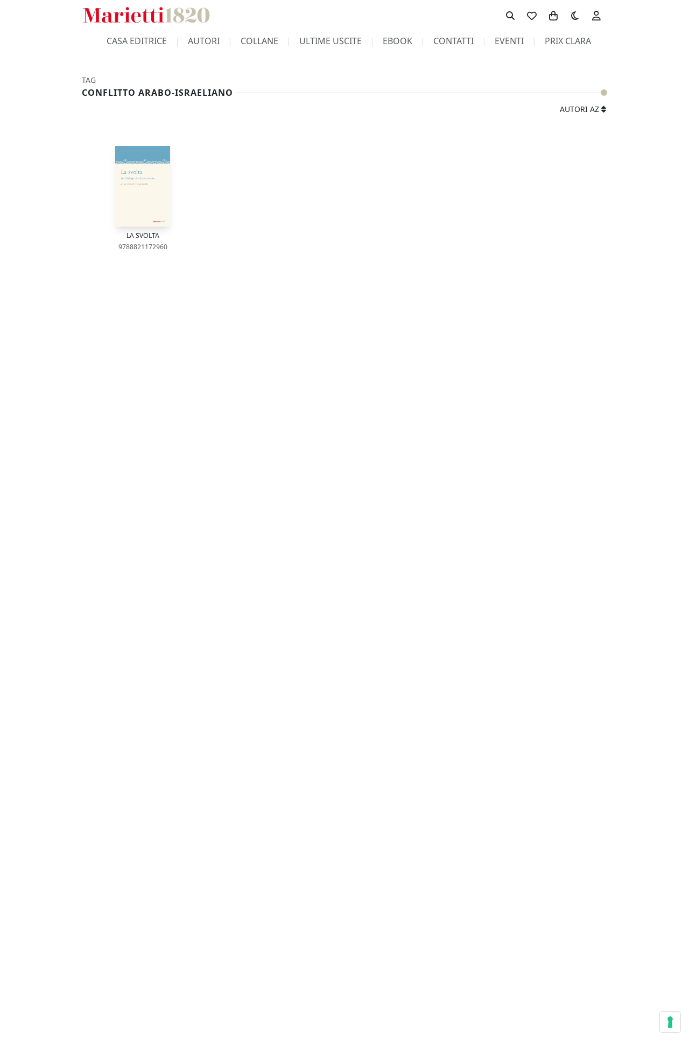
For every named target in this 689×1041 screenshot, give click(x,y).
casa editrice (137, 41)
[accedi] (596, 15)
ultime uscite (330, 41)
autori (204, 41)
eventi (509, 41)
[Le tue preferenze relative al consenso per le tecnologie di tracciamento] (670, 1022)
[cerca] (510, 15)
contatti (453, 41)
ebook (397, 41)
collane (259, 41)
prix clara (568, 41)
